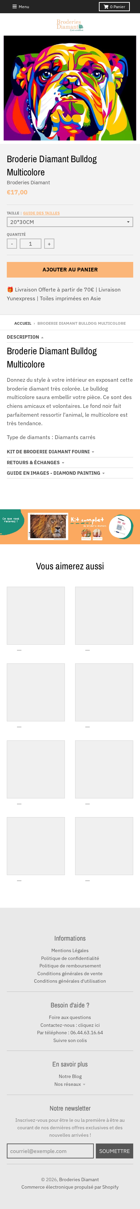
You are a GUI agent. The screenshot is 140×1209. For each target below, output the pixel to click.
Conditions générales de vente (70, 973)
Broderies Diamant (28, 182)
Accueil (22, 323)
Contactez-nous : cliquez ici (70, 1025)
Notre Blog (70, 1076)
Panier (117, 6)
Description (23, 337)
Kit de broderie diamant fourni (48, 452)
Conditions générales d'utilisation (70, 981)
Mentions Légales (70, 950)
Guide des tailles (41, 213)
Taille (33, 213)
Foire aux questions (70, 1017)
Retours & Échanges (33, 462)
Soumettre (114, 1151)
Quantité (16, 234)
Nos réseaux (67, 1084)
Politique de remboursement (70, 966)
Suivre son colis (70, 1040)
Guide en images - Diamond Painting (53, 473)
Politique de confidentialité (70, 958)
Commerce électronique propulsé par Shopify (70, 1187)
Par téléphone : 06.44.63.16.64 (70, 1032)
